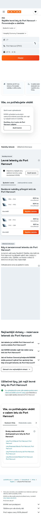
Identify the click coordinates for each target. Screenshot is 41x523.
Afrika (33, 479)
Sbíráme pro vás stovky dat (13, 508)
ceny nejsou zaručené (9, 498)
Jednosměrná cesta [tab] (25, 183)
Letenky (16, 479)
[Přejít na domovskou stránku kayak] (14, 11)
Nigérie (12, 481)
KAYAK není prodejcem (12, 504)
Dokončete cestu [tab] (25, 423)
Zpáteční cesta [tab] (8, 183)
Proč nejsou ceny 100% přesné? (15, 512)
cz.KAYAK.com (7, 479)
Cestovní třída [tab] (10, 423)
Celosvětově (25, 479)
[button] (3, 11)
